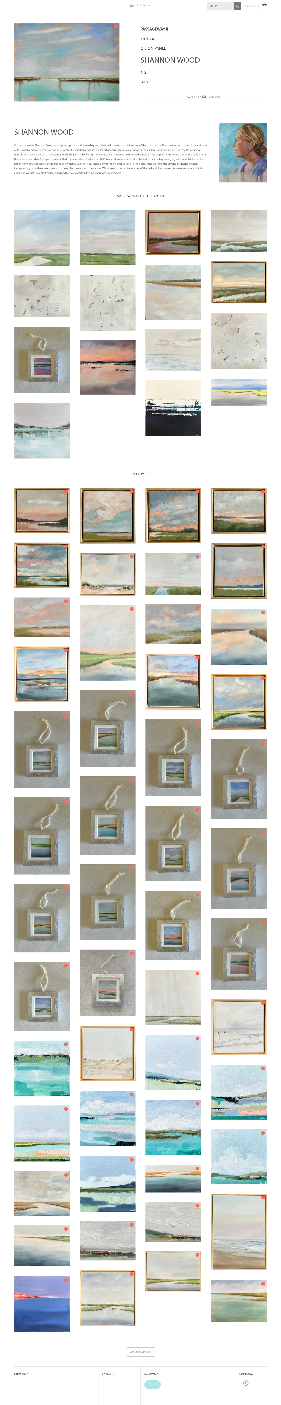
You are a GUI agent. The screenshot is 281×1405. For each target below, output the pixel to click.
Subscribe (250, 6)
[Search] (237, 6)
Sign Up (152, 1384)
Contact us (214, 97)
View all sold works (140, 1352)
